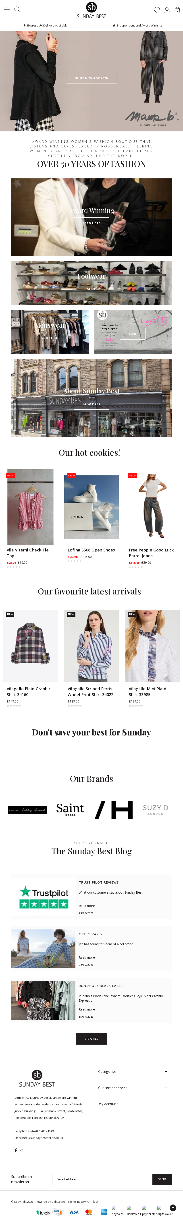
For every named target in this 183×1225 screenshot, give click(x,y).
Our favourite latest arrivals (89, 591)
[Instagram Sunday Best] (21, 1151)
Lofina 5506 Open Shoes (91, 550)
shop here (50, 338)
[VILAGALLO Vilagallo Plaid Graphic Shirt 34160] (30, 646)
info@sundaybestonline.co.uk (42, 1138)
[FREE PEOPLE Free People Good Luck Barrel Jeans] (152, 507)
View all (91, 1039)
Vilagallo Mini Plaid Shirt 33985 (147, 691)
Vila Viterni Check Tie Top (28, 552)
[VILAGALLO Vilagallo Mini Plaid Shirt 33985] (152, 646)
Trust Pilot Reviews (99, 882)
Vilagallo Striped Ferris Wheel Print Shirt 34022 (90, 691)
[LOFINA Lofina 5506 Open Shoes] (91, 507)
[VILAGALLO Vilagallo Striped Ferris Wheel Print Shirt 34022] (91, 646)
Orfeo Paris (90, 934)
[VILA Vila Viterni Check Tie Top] (30, 507)
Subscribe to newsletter (21, 1179)
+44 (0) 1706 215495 (42, 1131)
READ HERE (91, 223)
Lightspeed (59, 1202)
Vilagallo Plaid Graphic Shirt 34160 (29, 691)
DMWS (85, 1202)
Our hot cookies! (89, 452)
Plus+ (95, 1202)
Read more (87, 906)
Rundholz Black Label (101, 985)
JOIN (133, 334)
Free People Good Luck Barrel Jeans (151, 552)
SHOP (91, 289)
